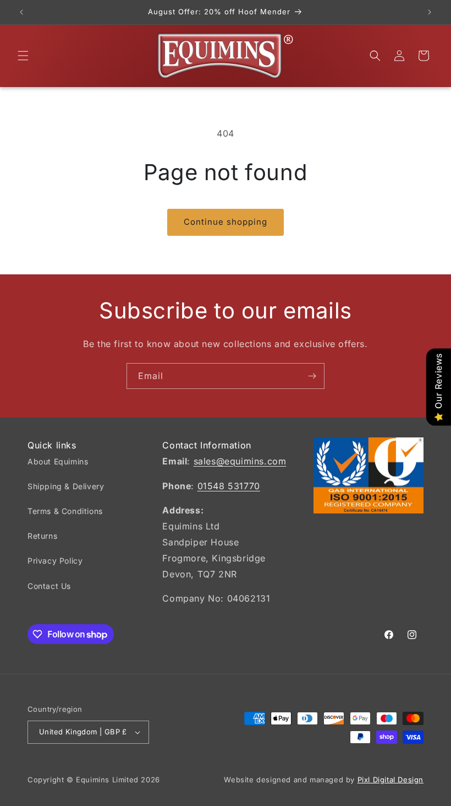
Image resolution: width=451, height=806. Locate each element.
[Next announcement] (429, 12)
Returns (42, 535)
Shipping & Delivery (66, 486)
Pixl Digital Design (391, 779)
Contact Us (49, 586)
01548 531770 (228, 485)
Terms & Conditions (65, 511)
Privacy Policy (55, 560)
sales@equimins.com (240, 461)
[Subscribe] (312, 376)
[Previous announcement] (21, 12)
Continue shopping (225, 222)
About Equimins (58, 461)
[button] (23, 56)
